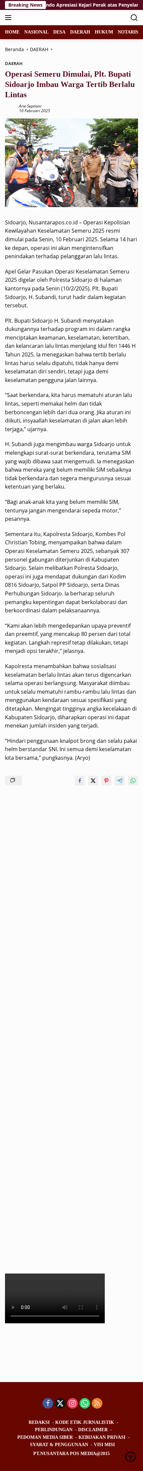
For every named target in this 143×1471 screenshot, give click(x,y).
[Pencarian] (134, 17)
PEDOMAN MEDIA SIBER (45, 1437)
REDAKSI (39, 1422)
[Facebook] (48, 1404)
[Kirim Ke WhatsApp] (133, 781)
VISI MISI (104, 1444)
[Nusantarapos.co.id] (50, 17)
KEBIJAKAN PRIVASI (101, 1437)
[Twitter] (60, 1404)
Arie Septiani (30, 106)
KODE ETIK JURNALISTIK (84, 1422)
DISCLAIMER (93, 1429)
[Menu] (9, 17)
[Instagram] (72, 1404)
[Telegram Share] (120, 781)
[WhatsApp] (84, 1404)
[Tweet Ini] (93, 781)
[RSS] (97, 1404)
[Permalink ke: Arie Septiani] (10, 108)
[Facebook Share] (80, 781)
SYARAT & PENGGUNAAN (59, 1444)
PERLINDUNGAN (53, 1429)
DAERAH (14, 63)
